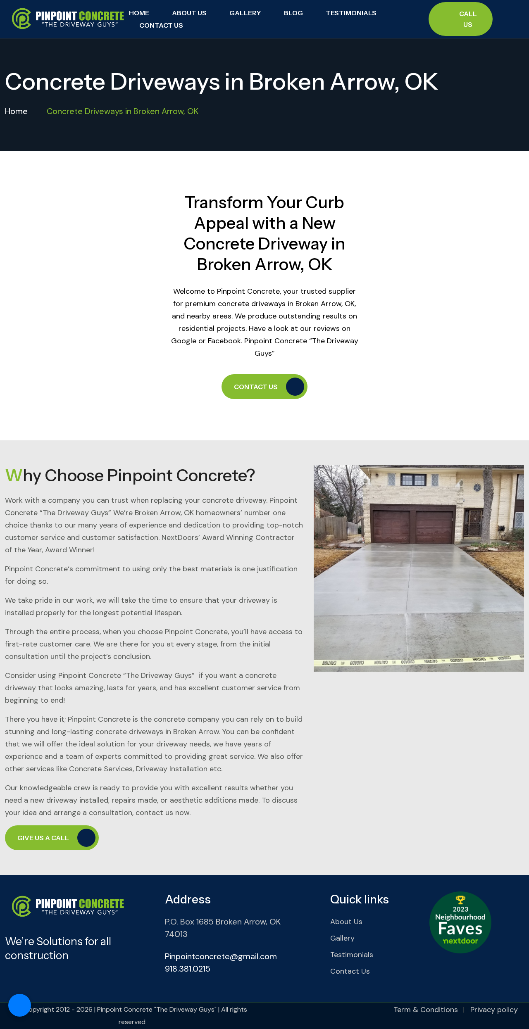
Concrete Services (101, 769)
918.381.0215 (187, 968)
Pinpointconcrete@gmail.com (221, 956)
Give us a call (43, 838)
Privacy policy (494, 1010)
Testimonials (351, 13)
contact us (154, 812)
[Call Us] (19, 1005)
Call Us (468, 19)
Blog (293, 13)
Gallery (245, 13)
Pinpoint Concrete (36, 569)
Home (139, 13)
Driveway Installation (171, 769)
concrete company (186, 719)
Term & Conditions (425, 1010)
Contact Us (161, 25)
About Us (189, 13)
